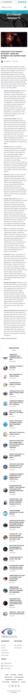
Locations (3, 645)
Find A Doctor (4, 650)
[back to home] (6, 7)
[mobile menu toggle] (25, 7)
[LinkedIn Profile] (15, 686)
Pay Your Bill (6, 682)
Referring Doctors (18, 645)
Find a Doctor (8, 677)
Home (7, 674)
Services (3, 647)
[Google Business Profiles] (25, 2)
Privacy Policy (14, 692)
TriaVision (18, 691)
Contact (23, 682)
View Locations (7, 668)
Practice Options (18, 647)
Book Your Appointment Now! (9, 338)
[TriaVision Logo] (9, 633)
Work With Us (15, 682)
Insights (20, 679)
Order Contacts (4, 655)
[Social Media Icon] (19, 2)
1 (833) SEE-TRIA (8, 2)
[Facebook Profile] (9, 686)
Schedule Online (5, 652)
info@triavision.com (8, 666)
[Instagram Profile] (12, 686)
